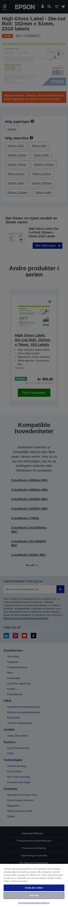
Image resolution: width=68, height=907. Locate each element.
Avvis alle (34, 895)
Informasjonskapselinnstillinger (34, 903)
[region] (34, 885)
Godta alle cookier (34, 888)
